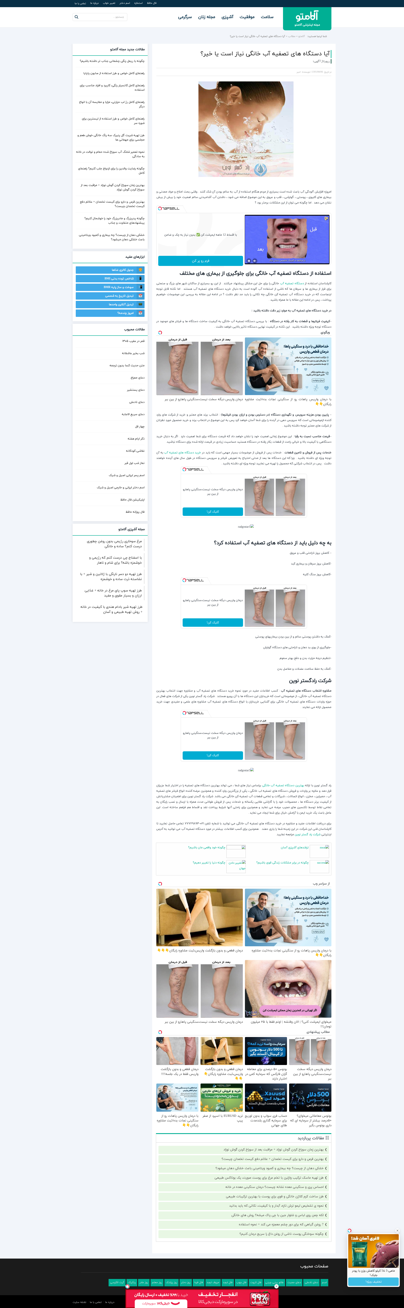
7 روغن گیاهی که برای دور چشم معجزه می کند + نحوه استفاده (281, 1224)
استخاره (138, 3)
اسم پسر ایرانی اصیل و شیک (127, 475)
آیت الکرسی (117, 1282)
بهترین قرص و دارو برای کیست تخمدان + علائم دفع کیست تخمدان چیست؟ (273, 1159)
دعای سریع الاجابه (133, 414)
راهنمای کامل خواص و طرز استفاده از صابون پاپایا (114, 73)
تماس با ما (80, 3)
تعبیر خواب (109, 3)
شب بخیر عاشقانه (133, 353)
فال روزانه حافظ (135, 512)
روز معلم (157, 1282)
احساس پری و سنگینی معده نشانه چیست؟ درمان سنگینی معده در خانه (274, 1187)
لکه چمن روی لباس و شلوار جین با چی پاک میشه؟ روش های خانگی (277, 1215)
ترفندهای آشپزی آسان (295, 848)
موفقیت (247, 17)
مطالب (291, 36)
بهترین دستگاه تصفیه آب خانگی (283, 785)
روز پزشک (171, 1282)
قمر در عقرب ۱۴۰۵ (133, 341)
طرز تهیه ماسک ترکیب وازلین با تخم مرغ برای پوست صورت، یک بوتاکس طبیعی (269, 1178)
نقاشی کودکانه (135, 451)
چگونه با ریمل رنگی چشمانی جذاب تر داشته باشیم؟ (112, 61)
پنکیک (132, 1282)
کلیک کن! (213, 512)
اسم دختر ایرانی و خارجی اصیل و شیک (121, 488)
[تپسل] (160, 208)
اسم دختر (125, 3)
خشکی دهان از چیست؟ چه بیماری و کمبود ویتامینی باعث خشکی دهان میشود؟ (269, 1168)
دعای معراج (138, 378)
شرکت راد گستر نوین (307, 835)
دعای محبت (294, 1282)
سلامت (267, 17)
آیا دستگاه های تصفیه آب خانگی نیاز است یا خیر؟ (265, 54)
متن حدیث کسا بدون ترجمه (127, 366)
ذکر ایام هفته (136, 439)
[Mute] (254, 260)
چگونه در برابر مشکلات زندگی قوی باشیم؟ (282, 863)
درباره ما (94, 3)
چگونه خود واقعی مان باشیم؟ (206, 848)
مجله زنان (206, 17)
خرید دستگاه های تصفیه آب (182, 453)
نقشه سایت (79, 1302)
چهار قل (140, 427)
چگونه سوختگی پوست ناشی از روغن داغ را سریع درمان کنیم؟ (281, 1234)
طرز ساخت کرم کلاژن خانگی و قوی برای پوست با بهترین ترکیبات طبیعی (275, 1196)
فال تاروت (255, 1282)
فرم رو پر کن (200, 261)
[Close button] (276, 1286)
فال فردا (198, 1282)
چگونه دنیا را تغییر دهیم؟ (209, 863)
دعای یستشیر (136, 390)
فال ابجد (228, 1282)
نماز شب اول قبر (135, 463)
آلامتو (301, 36)
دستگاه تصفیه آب (292, 284)
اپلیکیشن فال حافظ (132, 500)
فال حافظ (152, 3)
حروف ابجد (213, 1282)
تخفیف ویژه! (373, 1282)
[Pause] (248, 260)
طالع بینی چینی (274, 1282)
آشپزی (227, 17)
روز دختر (185, 1282)
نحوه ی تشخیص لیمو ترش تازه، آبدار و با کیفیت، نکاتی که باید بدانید (276, 1206)
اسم (324, 1282)
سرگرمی (185, 17)
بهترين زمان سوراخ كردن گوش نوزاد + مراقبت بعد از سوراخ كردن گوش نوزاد (273, 1149)
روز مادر (144, 1282)
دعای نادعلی (137, 402)
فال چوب (241, 1282)
